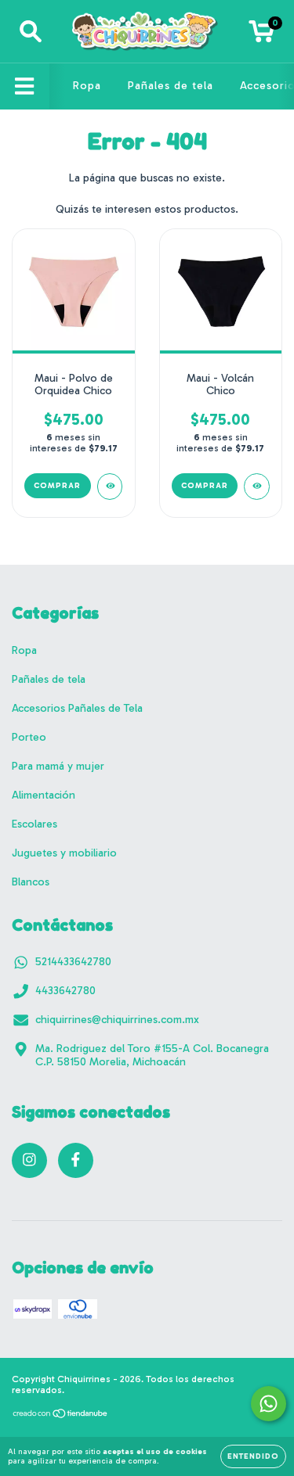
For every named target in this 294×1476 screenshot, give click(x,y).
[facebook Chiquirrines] (75, 1160)
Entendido (253, 1456)
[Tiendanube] (61, 1415)
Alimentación (43, 795)
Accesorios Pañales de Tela (77, 708)
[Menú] (24, 86)
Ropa (87, 85)
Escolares (34, 824)
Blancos (30, 882)
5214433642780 (73, 961)
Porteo (29, 737)
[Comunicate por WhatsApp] (268, 1403)
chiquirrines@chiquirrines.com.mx (117, 1019)
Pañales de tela (170, 85)
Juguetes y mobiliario (64, 853)
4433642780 (65, 990)
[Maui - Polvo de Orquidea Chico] (110, 486)
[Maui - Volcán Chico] (257, 486)
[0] (261, 35)
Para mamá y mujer (58, 766)
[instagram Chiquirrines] (29, 1160)
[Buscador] (30, 32)
